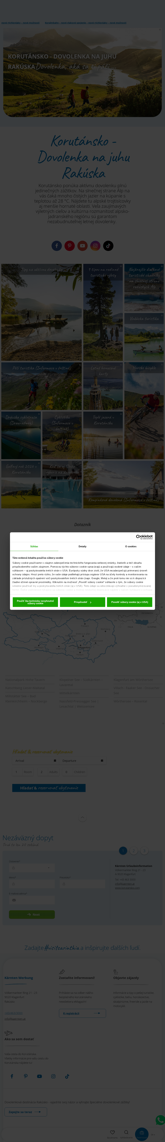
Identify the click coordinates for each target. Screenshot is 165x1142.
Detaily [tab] (83, 546)
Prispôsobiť (80, 602)
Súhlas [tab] (34, 546)
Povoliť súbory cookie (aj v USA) (129, 602)
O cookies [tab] (131, 546)
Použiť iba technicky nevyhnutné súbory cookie (35, 602)
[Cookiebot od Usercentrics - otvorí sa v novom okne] (138, 537)
